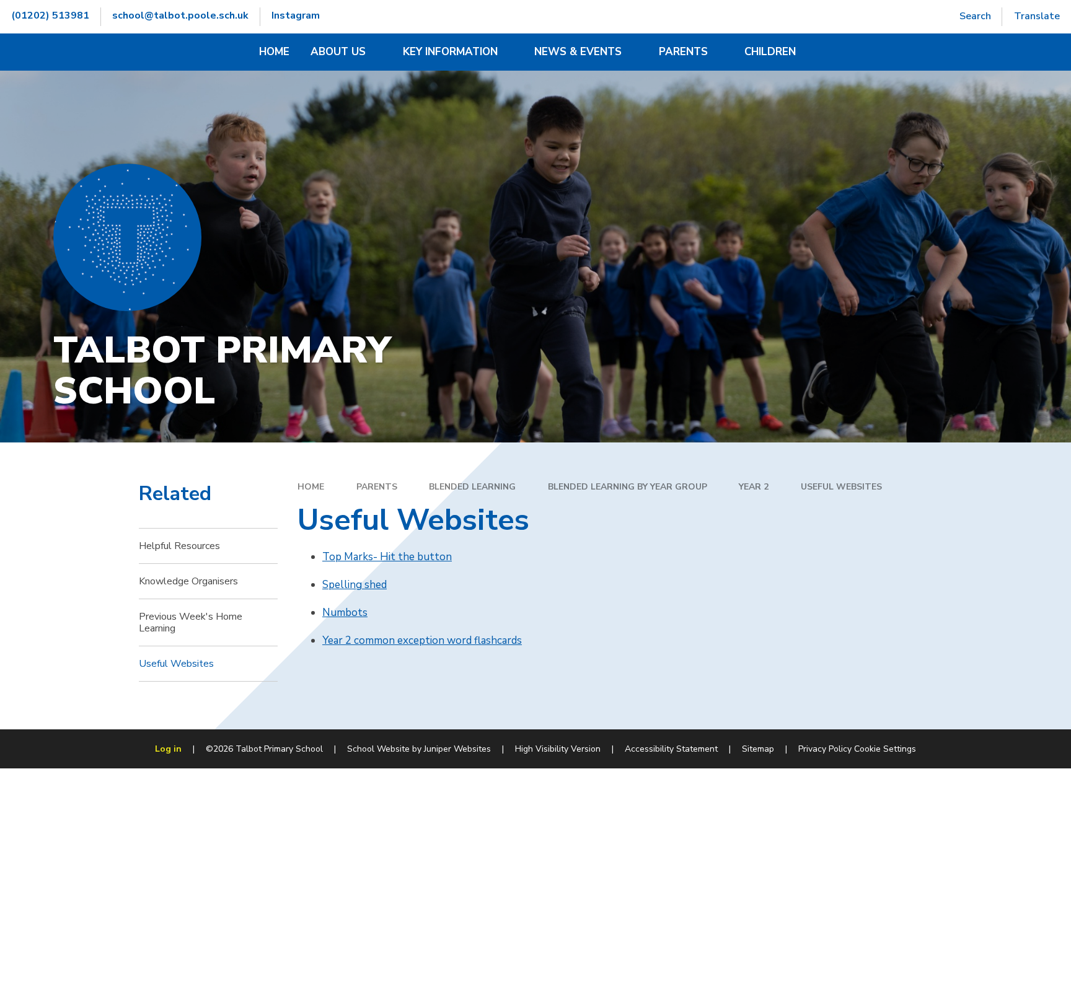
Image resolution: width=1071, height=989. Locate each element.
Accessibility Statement (671, 749)
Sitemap (758, 749)
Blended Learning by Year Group (627, 487)
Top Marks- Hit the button (387, 557)
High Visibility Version (558, 749)
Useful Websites (841, 487)
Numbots (345, 612)
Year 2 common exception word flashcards (422, 640)
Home (311, 487)
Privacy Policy (825, 749)
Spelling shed (354, 585)
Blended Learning (472, 487)
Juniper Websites (457, 749)
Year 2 (754, 487)
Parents (376, 487)
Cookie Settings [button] (885, 749)
